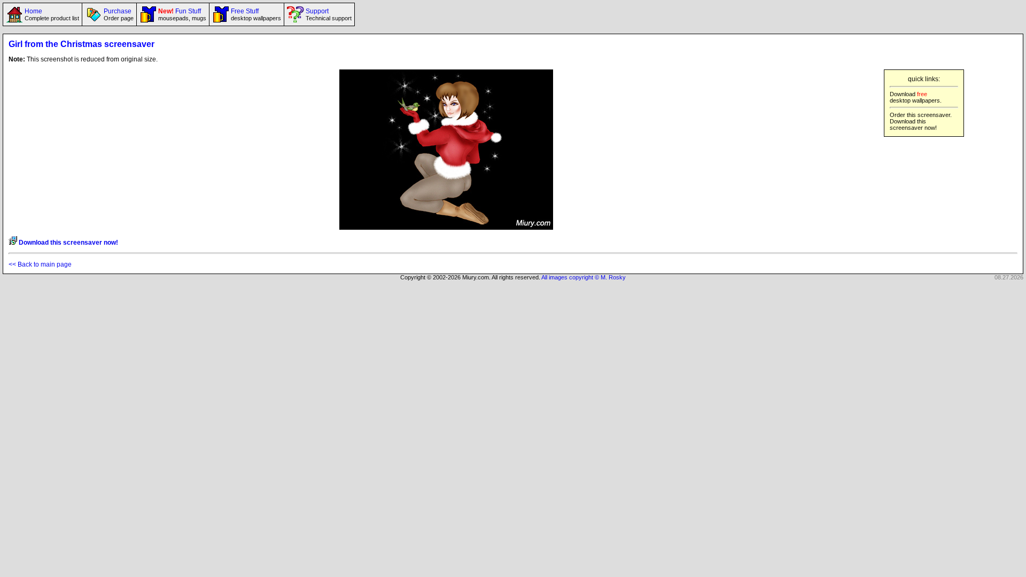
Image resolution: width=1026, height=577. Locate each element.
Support (328, 14)
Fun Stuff (181, 14)
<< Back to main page (40, 264)
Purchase (118, 14)
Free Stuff (255, 14)
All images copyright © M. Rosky (583, 277)
